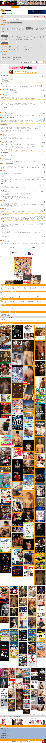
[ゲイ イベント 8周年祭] (13, 653)
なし (18, 42)
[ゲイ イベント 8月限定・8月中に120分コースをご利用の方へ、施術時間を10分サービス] (6, 544)
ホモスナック (12, 293)
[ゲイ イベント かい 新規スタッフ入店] (40, 350)
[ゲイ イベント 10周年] (22, 660)
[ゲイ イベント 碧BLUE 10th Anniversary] (40, 475)
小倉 (42, 29)
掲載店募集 (39, 301)
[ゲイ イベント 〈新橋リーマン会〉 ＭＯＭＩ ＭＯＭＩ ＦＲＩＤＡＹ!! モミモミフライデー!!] (19, 683)
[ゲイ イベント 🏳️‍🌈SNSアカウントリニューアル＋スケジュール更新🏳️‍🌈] (40, 382)
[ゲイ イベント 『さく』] (4, 682)
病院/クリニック (20, 39)
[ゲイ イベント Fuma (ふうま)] (17, 464)
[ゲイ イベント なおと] (41, 623)
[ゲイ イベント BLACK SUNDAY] (40, 412)
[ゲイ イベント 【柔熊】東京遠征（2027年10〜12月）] (34, 684)
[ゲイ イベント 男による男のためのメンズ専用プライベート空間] (40, 514)
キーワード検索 (31, 301)
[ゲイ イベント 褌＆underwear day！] (28, 332)
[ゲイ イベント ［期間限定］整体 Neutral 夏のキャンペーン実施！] (6, 426)
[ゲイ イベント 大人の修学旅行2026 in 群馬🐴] (41, 649)
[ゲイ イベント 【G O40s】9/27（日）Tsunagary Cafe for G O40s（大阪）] (26, 706)
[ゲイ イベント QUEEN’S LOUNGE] (42, 677)
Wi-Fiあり (4, 59)
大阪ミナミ (24, 29)
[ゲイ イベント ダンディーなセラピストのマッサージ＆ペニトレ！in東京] (22, 624)
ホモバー (2, 293)
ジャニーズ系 (4, 46)
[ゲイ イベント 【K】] (28, 358)
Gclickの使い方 (21, 301)
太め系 (40, 47)
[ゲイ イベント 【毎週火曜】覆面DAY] (34, 669)
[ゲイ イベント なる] (34, 692)
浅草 (22, 28)
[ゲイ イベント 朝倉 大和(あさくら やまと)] (34, 707)
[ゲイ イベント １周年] (22, 635)
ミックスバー (12, 36)
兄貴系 (33, 46)
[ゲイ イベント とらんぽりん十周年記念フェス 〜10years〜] (40, 561)
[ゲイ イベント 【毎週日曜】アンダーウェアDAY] (6, 516)
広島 (32, 29)
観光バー (20, 293)
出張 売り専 (19, 37)
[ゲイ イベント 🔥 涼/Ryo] (4, 619)
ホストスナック (27, 36)
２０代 (12, 53)
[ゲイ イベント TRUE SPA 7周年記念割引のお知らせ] (28, 431)
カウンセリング (31, 296)
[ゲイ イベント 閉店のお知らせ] (4, 651)
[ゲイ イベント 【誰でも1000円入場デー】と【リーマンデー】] (26, 691)
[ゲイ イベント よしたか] (19, 694)
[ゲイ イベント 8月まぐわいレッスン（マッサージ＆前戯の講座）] (6, 340)
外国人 (18, 49)
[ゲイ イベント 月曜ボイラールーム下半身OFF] (41, 600)
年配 (25, 46)
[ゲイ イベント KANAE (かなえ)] (6, 558)
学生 (10, 46)
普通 (18, 47)
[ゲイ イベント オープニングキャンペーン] (6, 568)
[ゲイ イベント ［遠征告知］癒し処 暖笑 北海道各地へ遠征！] (17, 438)
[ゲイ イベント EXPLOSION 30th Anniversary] (11, 672)
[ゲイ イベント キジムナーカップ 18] (13, 635)
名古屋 (8, 29)
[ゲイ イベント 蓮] (13, 611)
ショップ (26, 37)
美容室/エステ (4, 39)
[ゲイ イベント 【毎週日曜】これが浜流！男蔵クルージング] (6, 509)
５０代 (38, 53)
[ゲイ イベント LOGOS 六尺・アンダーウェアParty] (17, 540)
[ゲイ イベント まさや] (17, 489)
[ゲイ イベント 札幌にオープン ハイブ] (41, 635)
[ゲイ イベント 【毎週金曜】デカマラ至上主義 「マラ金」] (26, 696)
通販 (38, 296)
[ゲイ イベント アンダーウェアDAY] (34, 678)
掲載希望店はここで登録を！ (6, 314)
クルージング (41, 36)
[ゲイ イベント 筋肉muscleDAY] (4, 609)
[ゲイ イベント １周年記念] (28, 392)
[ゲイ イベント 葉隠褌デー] (28, 570)
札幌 (3, 28)
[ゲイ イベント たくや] (42, 692)
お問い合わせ (32, 740)
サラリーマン (12, 47)
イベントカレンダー (39, 7)
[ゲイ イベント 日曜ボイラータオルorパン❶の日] (6, 330)
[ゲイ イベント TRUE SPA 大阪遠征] (6, 398)
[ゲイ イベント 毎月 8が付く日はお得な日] (26, 711)
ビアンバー (19, 36)
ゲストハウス (30, 293)
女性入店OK (26, 49)
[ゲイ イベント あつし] (32, 591)
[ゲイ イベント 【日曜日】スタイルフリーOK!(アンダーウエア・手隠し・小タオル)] (17, 345)
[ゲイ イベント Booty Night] (11, 683)
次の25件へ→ (34, 247)
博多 (37, 29)
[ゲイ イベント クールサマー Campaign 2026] (17, 556)
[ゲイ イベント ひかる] (11, 693)
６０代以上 (4, 54)
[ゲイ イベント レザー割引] (6, 460)
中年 (18, 46)
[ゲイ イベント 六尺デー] (40, 368)
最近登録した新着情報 (6, 57)
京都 (12, 29)
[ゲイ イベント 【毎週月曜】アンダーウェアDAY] (4, 600)
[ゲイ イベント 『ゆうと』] (13, 622)
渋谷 (32, 28)
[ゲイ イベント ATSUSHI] (32, 612)
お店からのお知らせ (30, 7)
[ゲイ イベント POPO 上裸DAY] (40, 395)
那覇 (3, 31)
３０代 (21, 53)
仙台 (8, 28)
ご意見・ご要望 (4, 302)
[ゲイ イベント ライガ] (32, 603)
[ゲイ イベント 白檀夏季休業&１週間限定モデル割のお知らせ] (6, 496)
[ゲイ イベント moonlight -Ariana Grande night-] (4, 703)
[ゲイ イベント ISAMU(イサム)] (28, 445)
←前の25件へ (12, 247)
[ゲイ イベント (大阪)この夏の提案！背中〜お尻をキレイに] (40, 489)
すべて (3, 34)
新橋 (27, 28)
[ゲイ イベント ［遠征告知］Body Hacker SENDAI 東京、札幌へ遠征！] (6, 528)
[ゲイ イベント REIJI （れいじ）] (17, 475)
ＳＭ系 (3, 49)
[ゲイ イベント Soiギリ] (4, 591)
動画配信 (2, 297)
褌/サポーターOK (13, 49)
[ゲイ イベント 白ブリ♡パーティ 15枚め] (40, 460)
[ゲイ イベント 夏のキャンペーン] (28, 530)
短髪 (32, 47)
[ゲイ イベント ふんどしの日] (17, 390)
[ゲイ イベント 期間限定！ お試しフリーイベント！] (6, 469)
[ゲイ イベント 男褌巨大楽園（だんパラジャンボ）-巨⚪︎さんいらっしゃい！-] (6, 480)
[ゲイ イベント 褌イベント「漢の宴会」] (6, 370)
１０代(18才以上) (5, 53)
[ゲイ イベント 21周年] (32, 648)
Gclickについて (3, 301)
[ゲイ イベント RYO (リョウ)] (28, 544)
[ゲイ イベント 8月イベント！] (6, 347)
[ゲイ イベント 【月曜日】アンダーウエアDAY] (22, 601)
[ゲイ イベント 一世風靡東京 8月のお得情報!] (28, 557)
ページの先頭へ (39, 740)
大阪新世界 (28, 29)
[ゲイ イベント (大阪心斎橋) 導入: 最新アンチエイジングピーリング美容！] (17, 358)
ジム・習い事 (41, 37)
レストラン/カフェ (35, 37)
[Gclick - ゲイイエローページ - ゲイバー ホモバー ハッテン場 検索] (8, 3)
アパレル (11, 39)
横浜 (3, 29)
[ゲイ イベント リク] (28, 375)
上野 (17, 28)
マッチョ (40, 46)
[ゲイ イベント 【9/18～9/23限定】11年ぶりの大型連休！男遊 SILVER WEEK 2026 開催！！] (42, 700)
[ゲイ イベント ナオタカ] (42, 707)
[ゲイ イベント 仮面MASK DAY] (42, 670)
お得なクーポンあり (16, 59)
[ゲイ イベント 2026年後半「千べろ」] (4, 693)
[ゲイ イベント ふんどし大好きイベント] (6, 356)
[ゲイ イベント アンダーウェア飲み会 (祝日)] (40, 501)
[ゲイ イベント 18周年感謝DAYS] (13, 645)
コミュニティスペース (5, 296)
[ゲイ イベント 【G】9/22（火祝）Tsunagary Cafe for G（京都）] (26, 701)
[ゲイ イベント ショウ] (42, 685)
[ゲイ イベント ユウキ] (28, 499)
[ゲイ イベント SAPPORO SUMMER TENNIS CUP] (17, 422)
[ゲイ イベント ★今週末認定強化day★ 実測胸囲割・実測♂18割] (6, 410)
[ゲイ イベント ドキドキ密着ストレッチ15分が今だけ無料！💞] (40, 529)
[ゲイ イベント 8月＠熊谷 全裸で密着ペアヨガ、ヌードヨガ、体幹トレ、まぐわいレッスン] (28, 405)
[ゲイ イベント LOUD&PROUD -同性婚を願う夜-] (17, 519)
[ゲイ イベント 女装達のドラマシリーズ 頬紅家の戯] (4, 672)
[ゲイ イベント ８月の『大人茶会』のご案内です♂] (22, 591)
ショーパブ (34, 36)
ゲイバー (3, 36)
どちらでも (4, 42)
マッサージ (11, 37)
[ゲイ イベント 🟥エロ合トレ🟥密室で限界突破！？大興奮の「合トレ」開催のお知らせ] (40, 545)
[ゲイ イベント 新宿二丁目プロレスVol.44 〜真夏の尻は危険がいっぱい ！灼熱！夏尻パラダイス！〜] (26, 686)
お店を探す (15, 7)
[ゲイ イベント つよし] (40, 577)
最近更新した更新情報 (17, 57)
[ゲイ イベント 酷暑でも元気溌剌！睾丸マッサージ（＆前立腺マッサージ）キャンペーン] (40, 332)
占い (20, 296)
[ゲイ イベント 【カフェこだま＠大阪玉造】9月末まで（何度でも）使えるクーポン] (28, 482)
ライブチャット (13, 296)
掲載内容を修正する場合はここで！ (7, 315)
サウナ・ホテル (4, 37)
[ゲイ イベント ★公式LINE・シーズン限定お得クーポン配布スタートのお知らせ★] (6, 440)
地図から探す (23, 7)
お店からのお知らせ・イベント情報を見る (38, 714)
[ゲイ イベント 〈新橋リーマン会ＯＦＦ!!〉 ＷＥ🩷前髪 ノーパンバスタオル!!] (40, 428)
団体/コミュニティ (27, 39)
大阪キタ (18, 29)
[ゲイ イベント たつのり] (13, 600)
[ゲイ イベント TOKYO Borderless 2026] (17, 406)
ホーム (7, 7)
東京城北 (13, 28)
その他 (33, 39)
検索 (37, 62)
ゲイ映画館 (12, 297)
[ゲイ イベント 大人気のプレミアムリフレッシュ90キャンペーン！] (17, 529)
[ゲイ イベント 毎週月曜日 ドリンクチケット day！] (41, 611)
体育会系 (3, 47)
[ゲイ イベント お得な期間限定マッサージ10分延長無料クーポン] (17, 504)
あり (10, 42)
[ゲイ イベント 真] (28, 345)
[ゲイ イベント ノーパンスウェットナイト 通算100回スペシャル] (34, 700)
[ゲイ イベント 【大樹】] (32, 622)
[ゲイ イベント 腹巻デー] (17, 374)
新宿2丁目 (38, 28)
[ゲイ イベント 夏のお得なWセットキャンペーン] (28, 417)
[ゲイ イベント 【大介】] (26, 680)
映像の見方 (12, 301)
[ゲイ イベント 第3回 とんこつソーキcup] (4, 635)
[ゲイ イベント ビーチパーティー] (32, 635)
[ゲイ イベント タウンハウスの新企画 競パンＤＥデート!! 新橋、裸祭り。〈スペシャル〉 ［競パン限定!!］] (26, 672)
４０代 (30, 53)
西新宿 (42, 28)
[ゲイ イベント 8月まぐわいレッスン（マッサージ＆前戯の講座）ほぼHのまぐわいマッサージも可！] (6, 450)
